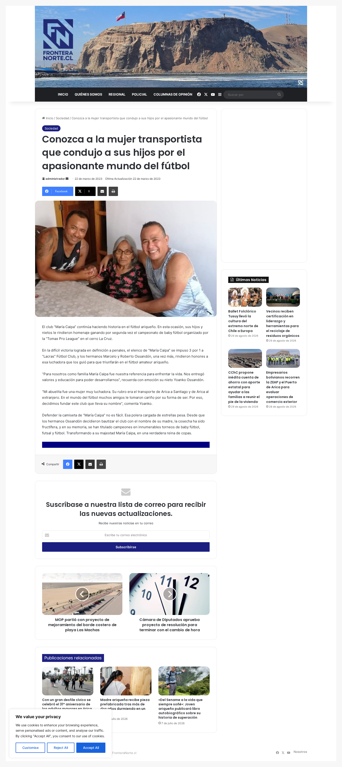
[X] (79, 464)
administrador (55, 178)
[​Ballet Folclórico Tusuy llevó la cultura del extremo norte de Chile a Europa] (245, 297)
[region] (60, 733)
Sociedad (62, 118)
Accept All (91, 748)
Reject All (61, 748)
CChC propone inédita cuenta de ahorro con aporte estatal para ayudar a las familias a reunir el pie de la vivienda (244, 387)
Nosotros (300, 752)
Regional (117, 94)
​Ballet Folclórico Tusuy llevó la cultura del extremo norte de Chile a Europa (243, 321)
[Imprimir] (113, 191)
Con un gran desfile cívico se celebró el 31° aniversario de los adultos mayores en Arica (67, 704)
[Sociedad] (171, 46)
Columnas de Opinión (173, 94)
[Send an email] (67, 178)
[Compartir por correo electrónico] (102, 191)
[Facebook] (67, 464)
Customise (30, 748)
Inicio (63, 94)
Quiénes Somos (88, 94)
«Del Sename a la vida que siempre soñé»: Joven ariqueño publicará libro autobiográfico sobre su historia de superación (180, 708)
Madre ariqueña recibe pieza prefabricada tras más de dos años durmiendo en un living (125, 706)
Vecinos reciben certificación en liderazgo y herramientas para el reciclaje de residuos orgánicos (282, 323)
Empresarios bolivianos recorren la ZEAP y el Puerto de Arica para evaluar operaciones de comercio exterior (283, 387)
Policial (139, 94)
